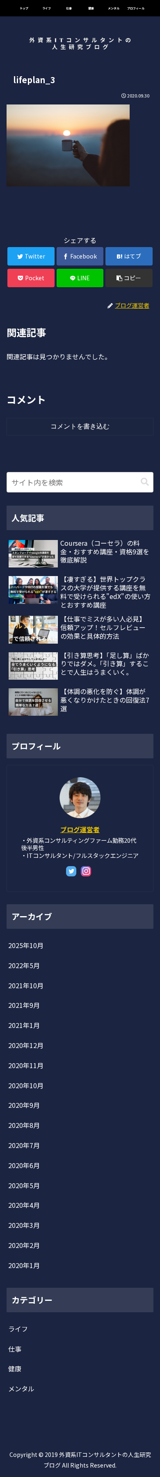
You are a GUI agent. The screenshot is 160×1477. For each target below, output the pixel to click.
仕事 (14, 1349)
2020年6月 (24, 1165)
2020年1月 (24, 1265)
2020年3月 (24, 1225)
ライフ (18, 1329)
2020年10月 (25, 1085)
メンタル (21, 1388)
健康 (14, 1368)
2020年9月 (24, 1105)
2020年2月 (24, 1245)
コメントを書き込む (80, 426)
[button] (144, 482)
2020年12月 (25, 1045)
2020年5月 (24, 1185)
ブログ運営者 (80, 829)
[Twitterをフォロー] (71, 871)
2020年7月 (24, 1145)
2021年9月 (24, 1005)
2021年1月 (24, 1025)
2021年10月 (25, 985)
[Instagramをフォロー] (86, 871)
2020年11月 (25, 1065)
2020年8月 (24, 1125)
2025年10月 (25, 945)
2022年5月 (24, 965)
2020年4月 (24, 1205)
